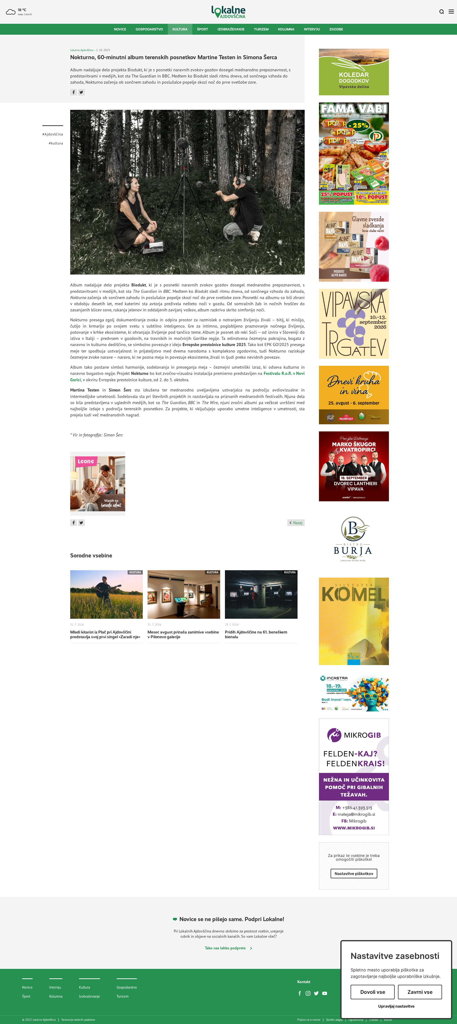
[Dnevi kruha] (354, 398)
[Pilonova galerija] (354, 625)
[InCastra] (354, 695)
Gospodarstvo (149, 29)
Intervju (312, 29)
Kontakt (303, 981)
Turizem (261, 29)
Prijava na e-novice (308, 1019)
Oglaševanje (355, 1019)
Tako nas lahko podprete (226, 948)
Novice (120, 29)
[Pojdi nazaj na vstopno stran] (229, 12)
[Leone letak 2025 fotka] (97, 485)
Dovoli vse (372, 992)
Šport (202, 29)
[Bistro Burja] (354, 543)
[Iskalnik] (440, 11)
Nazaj (297, 522)
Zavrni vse (419, 992)
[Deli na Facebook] (73, 92)
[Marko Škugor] (354, 469)
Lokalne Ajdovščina (81, 50)
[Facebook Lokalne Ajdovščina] (300, 992)
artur (388, 1019)
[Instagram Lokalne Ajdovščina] (309, 992)
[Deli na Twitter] (81, 92)
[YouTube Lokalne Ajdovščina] (325, 992)
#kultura (56, 143)
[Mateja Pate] (354, 780)
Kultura (180, 29)
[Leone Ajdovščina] (354, 250)
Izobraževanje (231, 29)
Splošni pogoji (334, 1019)
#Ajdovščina (52, 134)
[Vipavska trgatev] (354, 327)
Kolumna (286, 29)
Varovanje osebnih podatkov (78, 1019)
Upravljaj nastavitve (396, 1006)
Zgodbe (336, 29)
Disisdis (373, 1019)
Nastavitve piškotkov (354, 873)
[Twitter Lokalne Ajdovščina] (317, 992)
